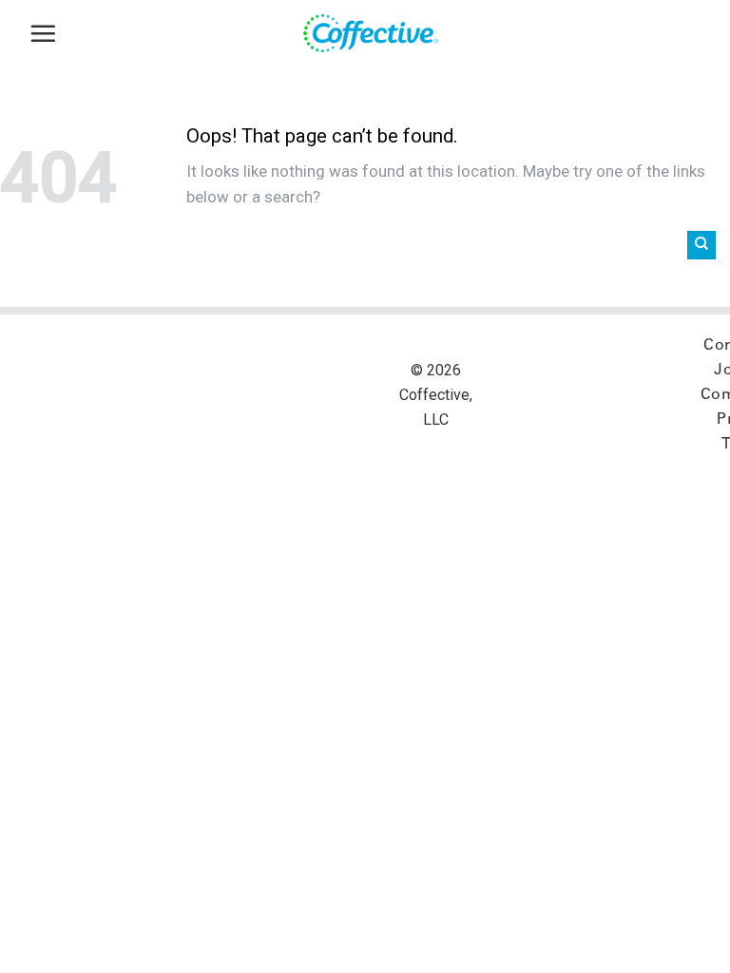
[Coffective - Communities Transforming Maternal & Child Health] (379, 33)
